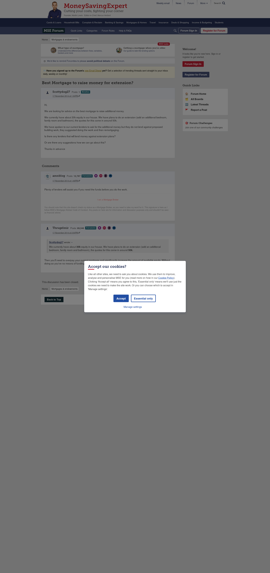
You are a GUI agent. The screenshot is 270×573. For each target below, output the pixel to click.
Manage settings (133, 306)
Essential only (143, 298)
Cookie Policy (166, 277)
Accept (121, 298)
